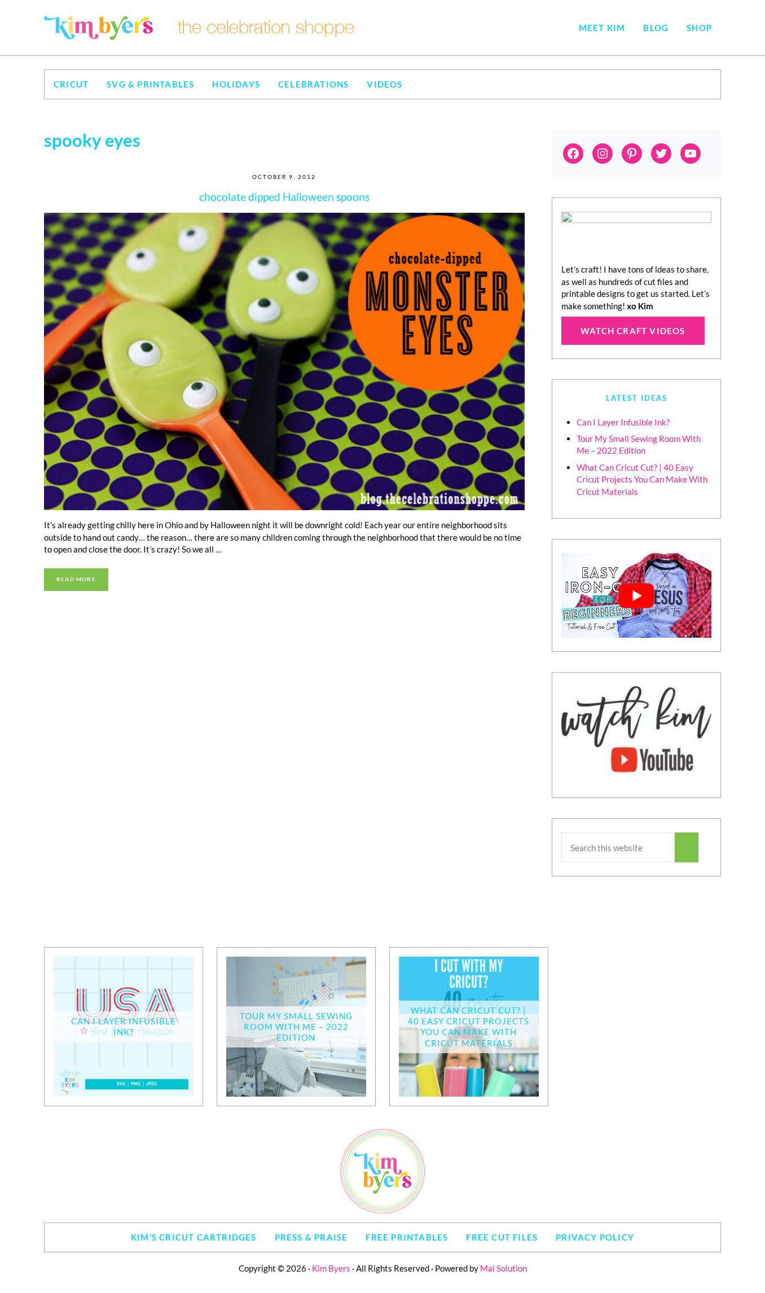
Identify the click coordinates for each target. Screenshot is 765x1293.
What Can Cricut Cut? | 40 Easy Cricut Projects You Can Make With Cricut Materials (642, 479)
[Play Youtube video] (636, 595)
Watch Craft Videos (633, 331)
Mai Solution (503, 1268)
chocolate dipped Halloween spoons (284, 196)
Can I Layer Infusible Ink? (623, 422)
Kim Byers (331, 1268)
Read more (82, 580)
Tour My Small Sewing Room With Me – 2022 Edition (296, 1026)
